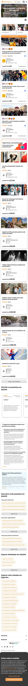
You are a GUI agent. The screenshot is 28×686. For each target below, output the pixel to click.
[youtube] (7, 647)
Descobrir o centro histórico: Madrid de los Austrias (13, 122)
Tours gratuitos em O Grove (9, 617)
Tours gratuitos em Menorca (9, 587)
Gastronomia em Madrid (8, 562)
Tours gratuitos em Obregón (9, 627)
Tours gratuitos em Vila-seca (9, 623)
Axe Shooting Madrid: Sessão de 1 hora (12, 166)
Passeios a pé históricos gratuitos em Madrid (13, 506)
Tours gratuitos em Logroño (9, 591)
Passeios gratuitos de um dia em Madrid (12, 520)
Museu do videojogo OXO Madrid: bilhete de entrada (12, 199)
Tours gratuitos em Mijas (8, 607)
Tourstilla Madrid (10, 94)
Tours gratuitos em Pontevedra (10, 600)
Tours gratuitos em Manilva (9, 604)
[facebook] (4, 647)
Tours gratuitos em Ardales (9, 630)
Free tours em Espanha (11, 5)
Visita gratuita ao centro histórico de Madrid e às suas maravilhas (14, 52)
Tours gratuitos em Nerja (8, 613)
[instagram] (2, 647)
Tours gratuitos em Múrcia (9, 581)
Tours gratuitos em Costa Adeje (10, 620)
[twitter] (10, 647)
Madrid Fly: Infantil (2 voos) (11, 363)
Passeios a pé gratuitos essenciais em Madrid (13, 503)
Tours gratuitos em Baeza (8, 584)
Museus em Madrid (7, 565)
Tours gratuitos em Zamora (9, 597)
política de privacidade (10, 668)
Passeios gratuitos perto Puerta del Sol (12, 541)
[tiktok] (13, 647)
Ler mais (4, 466)
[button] (8, 28)
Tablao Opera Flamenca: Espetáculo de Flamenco (13, 265)
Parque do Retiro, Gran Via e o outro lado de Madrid (13, 87)
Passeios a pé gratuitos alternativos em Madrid (14, 509)
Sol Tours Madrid (9, 129)
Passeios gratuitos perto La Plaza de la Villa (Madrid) (14, 545)
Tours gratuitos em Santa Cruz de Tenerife (13, 594)
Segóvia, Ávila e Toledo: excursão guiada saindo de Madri (12, 298)
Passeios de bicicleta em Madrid (10, 527)
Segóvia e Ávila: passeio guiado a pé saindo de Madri (13, 232)
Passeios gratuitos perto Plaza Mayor (11, 538)
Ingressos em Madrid (7, 559)
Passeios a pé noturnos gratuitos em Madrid (13, 524)
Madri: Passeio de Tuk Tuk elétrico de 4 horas (13, 331)
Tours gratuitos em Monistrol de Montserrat (13, 610)
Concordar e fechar (14, 679)
